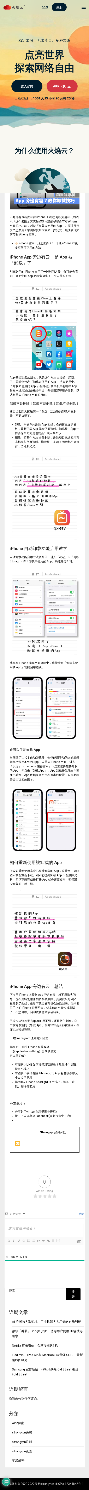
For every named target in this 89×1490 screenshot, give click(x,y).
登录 (81, 1214)
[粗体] (8, 1240)
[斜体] (13, 1240)
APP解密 (18, 1423)
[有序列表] (28, 1240)
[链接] (48, 1240)
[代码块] (43, 1240)
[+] (58, 1240)
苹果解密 (18, 1460)
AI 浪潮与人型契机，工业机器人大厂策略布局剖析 (46, 1322)
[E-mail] (17, 1145)
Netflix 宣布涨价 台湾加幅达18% (35, 1345)
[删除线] (23, 1240)
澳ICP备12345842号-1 (69, 1483)
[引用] (38, 1240)
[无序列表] (33, 1240)
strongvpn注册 (22, 1442)
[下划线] (18, 1240)
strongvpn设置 (22, 1451)
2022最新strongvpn (41, 1483)
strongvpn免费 (22, 1432)
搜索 (12, 1291)
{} (53, 1240)
